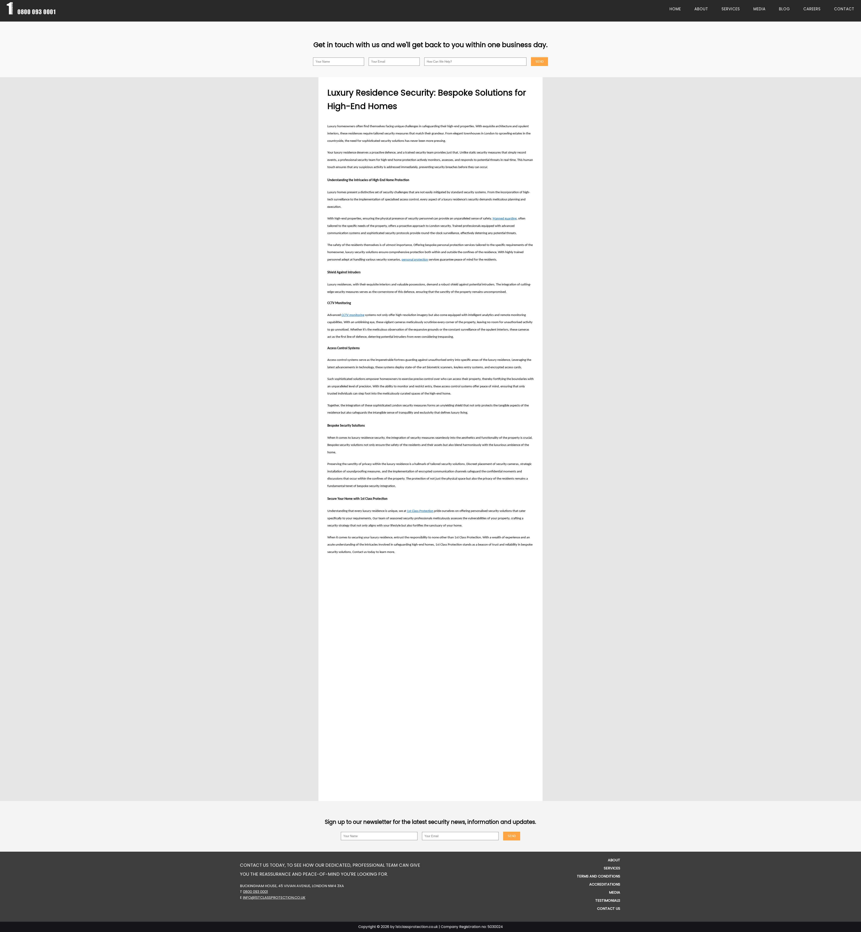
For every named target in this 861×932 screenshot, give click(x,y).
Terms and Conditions (598, 876)
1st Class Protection (420, 511)
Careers (812, 9)
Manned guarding (505, 218)
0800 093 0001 (255, 891)
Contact (844, 9)
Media (759, 9)
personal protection (415, 259)
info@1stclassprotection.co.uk (274, 897)
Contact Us (608, 908)
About (701, 9)
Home (675, 9)
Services (731, 9)
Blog (784, 9)
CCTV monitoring (352, 315)
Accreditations (604, 884)
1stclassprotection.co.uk (417, 926)
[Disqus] (430, 615)
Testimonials (607, 900)
